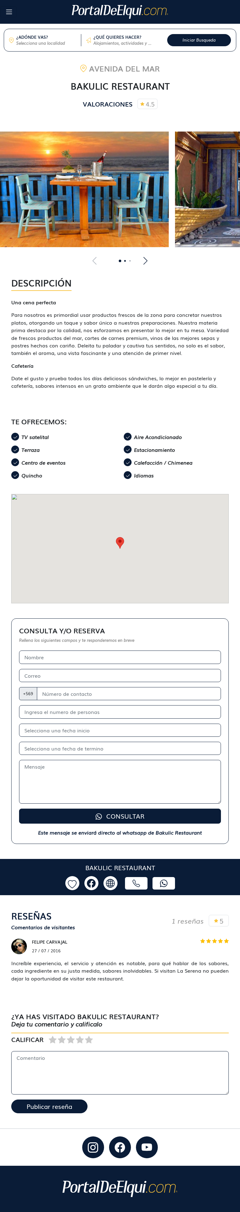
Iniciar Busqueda (199, 40)
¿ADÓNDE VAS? (32, 37)
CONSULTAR (124, 815)
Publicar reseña (49, 1106)
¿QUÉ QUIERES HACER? (117, 37)
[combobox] (46, 43)
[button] (120, 261)
